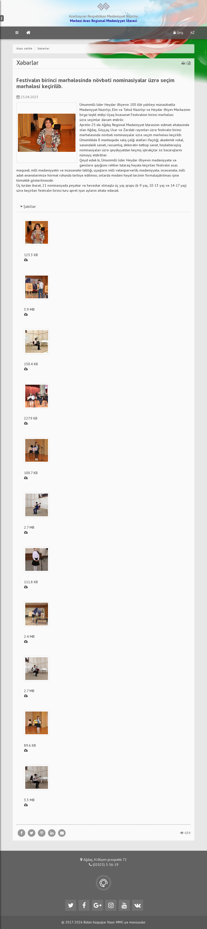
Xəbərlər (43, 48)
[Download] (26, 260)
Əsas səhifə (24, 48)
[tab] (103, 206)
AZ (192, 33)
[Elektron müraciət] (103, 882)
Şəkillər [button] (29, 207)
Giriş (179, 33)
